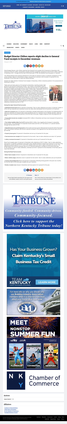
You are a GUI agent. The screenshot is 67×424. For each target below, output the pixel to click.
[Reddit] (36, 66)
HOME (18, 4)
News (41, 44)
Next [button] (61, 33)
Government (24, 44)
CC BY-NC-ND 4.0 (23, 418)
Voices (22, 47)
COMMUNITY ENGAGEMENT (29, 7)
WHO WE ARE (47, 4)
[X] (27, 66)
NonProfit (47, 44)
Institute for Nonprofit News (11, 408)
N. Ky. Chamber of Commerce (12, 411)
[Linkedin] (33, 66)
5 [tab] (49, 33)
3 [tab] (44, 33)
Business (9, 44)
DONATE (42, 7)
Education (16, 44)
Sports (17, 47)
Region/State (10, 47)
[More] (42, 66)
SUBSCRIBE (37, 7)
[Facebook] (25, 66)
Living (36, 44)
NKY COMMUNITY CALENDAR (26, 4)
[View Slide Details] (44, 23)
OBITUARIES (35, 4)
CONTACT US (41, 4)
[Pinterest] (30, 66)
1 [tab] (39, 33)
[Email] (39, 66)
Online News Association (10, 409)
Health (31, 44)
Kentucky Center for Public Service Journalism (40, 1)
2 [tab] (42, 33)
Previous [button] (26, 33)
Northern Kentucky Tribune (8, 417)
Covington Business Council (11, 412)
